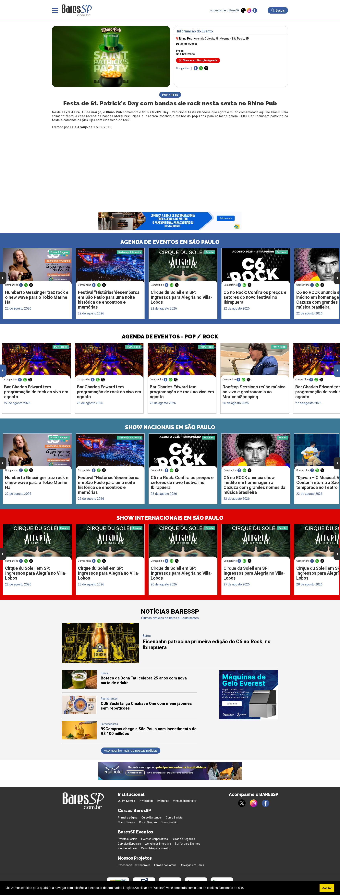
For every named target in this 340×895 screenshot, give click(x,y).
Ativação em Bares (192, 865)
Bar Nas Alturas (127, 848)
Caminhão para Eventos (156, 848)
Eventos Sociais (127, 839)
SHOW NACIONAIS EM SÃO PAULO (170, 427)
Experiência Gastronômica (134, 865)
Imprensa (163, 800)
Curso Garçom (148, 822)
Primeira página (128, 817)
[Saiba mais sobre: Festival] (110, 266)
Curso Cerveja (126, 822)
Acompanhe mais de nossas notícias (130, 750)
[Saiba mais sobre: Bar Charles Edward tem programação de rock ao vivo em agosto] (36, 361)
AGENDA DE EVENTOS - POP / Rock (170, 336)
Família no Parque (165, 865)
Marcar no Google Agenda (200, 60)
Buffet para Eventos (187, 843)
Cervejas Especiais (129, 843)
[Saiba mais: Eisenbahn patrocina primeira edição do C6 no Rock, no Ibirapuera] (100, 662)
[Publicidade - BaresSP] (248, 694)
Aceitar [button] (327, 887)
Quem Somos (126, 800)
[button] (245, 888)
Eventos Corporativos (154, 839)
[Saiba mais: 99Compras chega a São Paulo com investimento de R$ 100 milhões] (79, 738)
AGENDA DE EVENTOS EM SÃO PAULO (170, 242)
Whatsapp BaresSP (185, 800)
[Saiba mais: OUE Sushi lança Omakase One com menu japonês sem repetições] (79, 713)
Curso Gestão (169, 822)
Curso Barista (174, 817)
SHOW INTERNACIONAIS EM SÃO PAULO (170, 518)
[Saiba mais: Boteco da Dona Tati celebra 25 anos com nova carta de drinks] (79, 687)
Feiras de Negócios (183, 839)
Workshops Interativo (158, 843)
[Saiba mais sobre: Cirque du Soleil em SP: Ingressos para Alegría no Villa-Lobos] (183, 266)
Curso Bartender (151, 817)
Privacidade (146, 800)
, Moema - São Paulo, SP (221, 38)
